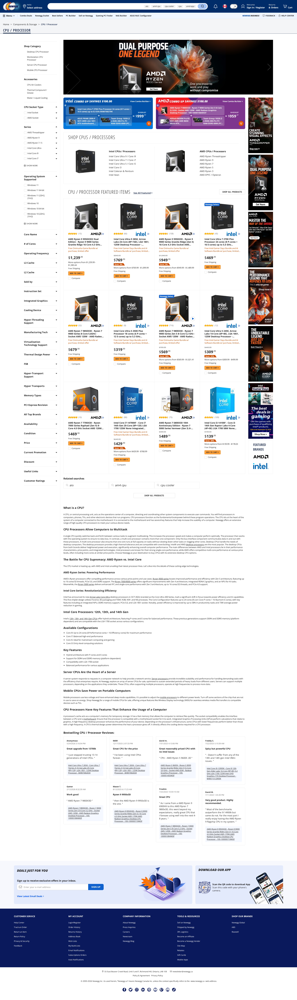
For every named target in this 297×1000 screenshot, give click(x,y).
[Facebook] (124, 989)
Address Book (74, 936)
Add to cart (76, 273)
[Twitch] (161, 989)
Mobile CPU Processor (37, 70)
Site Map (181, 945)
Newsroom (127, 936)
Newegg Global (238, 922)
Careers (126, 932)
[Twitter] (130, 989)
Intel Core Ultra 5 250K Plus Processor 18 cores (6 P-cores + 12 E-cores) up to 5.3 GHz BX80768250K (130, 334)
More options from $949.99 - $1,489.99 (176, 267)
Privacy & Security (21, 941)
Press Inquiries (129, 927)
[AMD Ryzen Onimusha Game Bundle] (260, 239)
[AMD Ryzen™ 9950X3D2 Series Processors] (168, 67)
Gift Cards (181, 955)
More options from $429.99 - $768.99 (130, 451)
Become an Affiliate (185, 936)
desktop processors (195, 544)
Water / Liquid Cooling (37, 97)
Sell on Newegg (184, 922)
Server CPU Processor (37, 64)
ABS (233, 927)
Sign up (95, 886)
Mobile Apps (182, 959)
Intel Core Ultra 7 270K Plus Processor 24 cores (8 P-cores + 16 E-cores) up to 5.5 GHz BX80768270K (220, 242)
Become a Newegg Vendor (188, 941)
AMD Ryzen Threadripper (213, 156)
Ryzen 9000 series (161, 578)
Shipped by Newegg (185, 927)
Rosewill (235, 932)
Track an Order (20, 927)
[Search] (202, 6)
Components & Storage (25, 24)
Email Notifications (76, 950)
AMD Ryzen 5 (206, 167)
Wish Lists (72, 941)
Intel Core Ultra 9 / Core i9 (122, 156)
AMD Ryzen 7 (206, 163)
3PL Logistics (182, 932)
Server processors (160, 678)
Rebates (180, 950)
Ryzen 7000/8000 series (125, 581)
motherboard (89, 719)
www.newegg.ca (197, 981)
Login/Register (74, 922)
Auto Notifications (76, 959)
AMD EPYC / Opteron (210, 174)
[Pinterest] (149, 989)
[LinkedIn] (143, 989)
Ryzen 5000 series (86, 584)
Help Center (19, 922)
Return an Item (20, 932)
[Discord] (168, 989)
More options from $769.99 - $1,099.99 (131, 267)
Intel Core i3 (115, 167)
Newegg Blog (128, 941)
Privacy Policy (157, 975)
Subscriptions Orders (77, 955)
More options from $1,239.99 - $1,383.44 (82, 263)
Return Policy (19, 936)
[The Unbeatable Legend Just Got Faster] (260, 354)
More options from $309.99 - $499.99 (221, 359)
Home (6, 24)
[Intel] (261, 466)
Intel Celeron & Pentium (121, 171)
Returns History (75, 932)
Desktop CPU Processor (38, 51)
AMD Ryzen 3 (206, 171)
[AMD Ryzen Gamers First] (260, 296)
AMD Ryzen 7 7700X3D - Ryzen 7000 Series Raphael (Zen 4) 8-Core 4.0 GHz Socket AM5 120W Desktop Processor (85, 425)
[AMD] (261, 457)
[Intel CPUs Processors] (85, 161)
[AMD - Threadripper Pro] (260, 125)
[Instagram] (137, 989)
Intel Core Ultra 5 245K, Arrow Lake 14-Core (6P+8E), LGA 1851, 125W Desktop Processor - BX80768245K (221, 334)
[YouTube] (155, 989)
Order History (74, 927)
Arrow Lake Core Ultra (100, 597)
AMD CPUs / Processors (213, 151)
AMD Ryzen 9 (206, 160)
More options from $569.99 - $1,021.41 (176, 359)
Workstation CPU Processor (35, 58)
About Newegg (129, 922)
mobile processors (168, 697)
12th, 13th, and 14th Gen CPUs (83, 618)
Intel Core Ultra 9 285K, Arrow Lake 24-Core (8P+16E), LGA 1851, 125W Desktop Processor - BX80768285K (131, 242)
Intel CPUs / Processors (122, 151)
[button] (32, 6)
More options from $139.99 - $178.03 (221, 444)
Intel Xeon (114, 174)
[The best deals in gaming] (260, 411)
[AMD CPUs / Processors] (176, 161)
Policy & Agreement (141, 975)
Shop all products (232, 191)
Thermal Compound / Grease (37, 91)
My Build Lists (74, 945)
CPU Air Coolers (34, 84)
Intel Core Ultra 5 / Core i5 (122, 163)
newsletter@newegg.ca (183, 971)
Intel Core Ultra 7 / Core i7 (122, 160)
